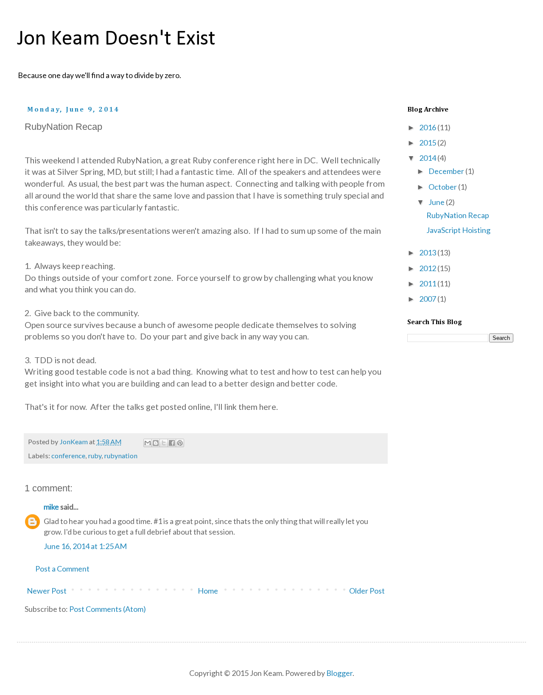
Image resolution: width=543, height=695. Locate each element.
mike (51, 506)
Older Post (367, 590)
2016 (428, 127)
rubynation (120, 455)
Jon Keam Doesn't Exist (116, 39)
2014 (428, 158)
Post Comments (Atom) (107, 609)
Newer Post (47, 590)
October (443, 186)
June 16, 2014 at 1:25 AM (85, 546)
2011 (428, 283)
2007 (428, 298)
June (437, 202)
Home (208, 590)
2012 (428, 268)
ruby (94, 455)
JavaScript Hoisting (458, 230)
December (446, 171)
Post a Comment (62, 568)
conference (68, 455)
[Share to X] (164, 443)
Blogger (339, 673)
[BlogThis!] (155, 443)
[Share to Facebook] (172, 443)
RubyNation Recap (457, 215)
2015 (428, 142)
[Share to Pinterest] (180, 443)
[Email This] (147, 443)
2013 (428, 252)
